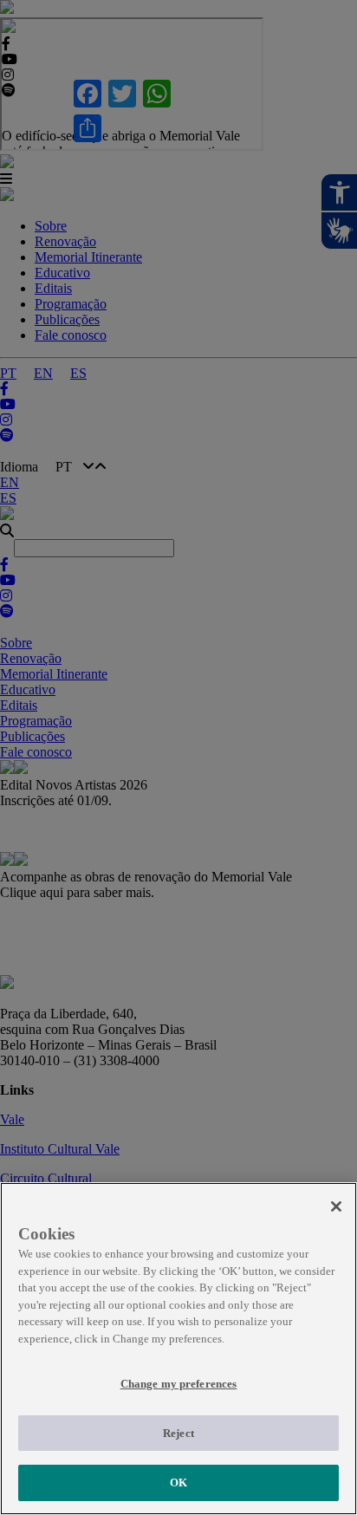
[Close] (336, 1206)
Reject (178, 1433)
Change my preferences (178, 1383)
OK (178, 1482)
